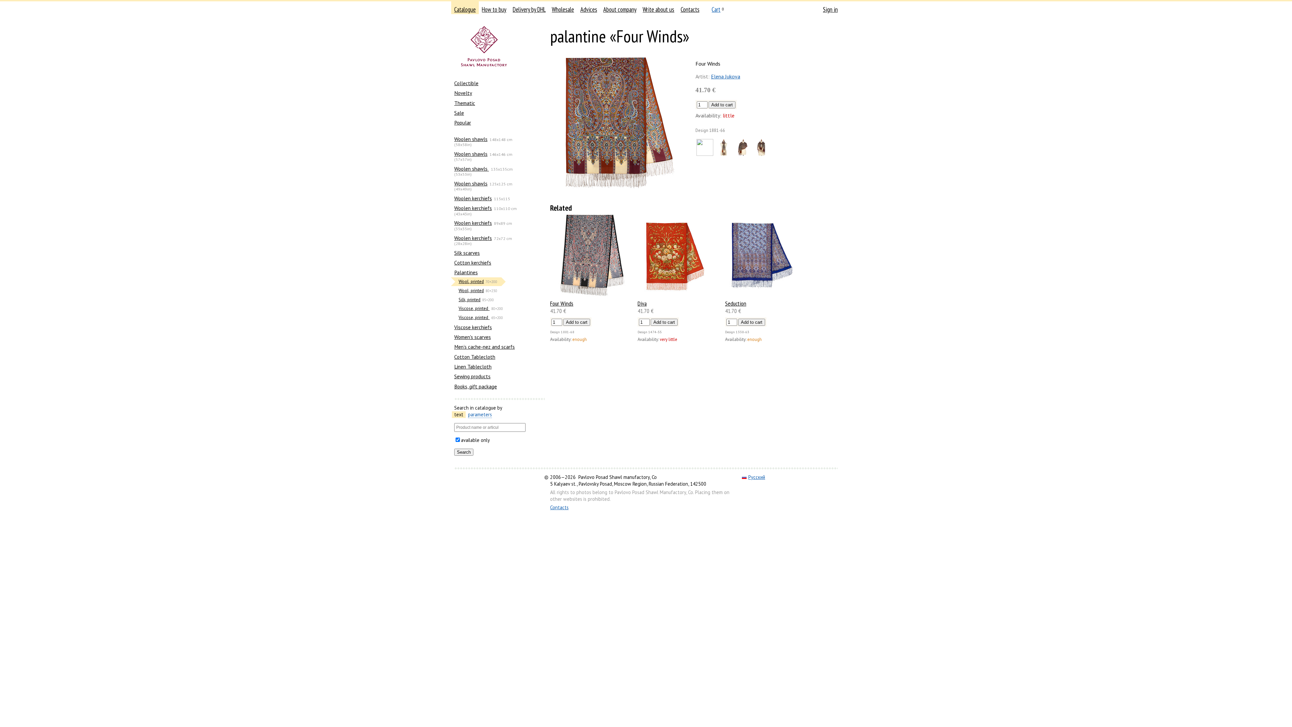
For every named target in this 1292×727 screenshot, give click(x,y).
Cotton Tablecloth (474, 356)
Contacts (690, 9)
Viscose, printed (474, 308)
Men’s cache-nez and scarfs (484, 346)
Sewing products (472, 376)
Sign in (830, 9)
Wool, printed (471, 281)
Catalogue (465, 9)
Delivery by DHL (529, 9)
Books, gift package (475, 386)
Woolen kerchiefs (473, 198)
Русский (756, 477)
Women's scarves (472, 337)
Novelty (463, 93)
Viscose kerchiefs (473, 327)
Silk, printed (469, 300)
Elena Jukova (725, 76)
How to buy (494, 9)
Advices (588, 9)
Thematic (464, 103)
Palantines (466, 272)
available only (475, 440)
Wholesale (563, 9)
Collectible (466, 83)
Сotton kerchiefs (472, 262)
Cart (716, 9)
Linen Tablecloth (473, 366)
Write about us (658, 9)
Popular (462, 122)
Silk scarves (467, 252)
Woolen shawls (471, 139)
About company (620, 9)
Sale (459, 112)
